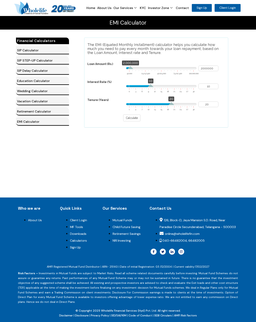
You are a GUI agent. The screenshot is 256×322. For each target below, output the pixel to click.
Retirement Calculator (34, 111)
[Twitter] (163, 252)
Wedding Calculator (32, 91)
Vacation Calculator (32, 101)
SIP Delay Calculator (32, 71)
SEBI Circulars (163, 315)
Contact (182, 8)
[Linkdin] (172, 252)
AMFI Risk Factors (185, 315)
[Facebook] (154, 252)
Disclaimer (66, 315)
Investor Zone (158, 8)
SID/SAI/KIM (118, 315)
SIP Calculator (28, 50)
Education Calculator (33, 81)
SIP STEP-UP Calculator (35, 60)
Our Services (123, 8)
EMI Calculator (28, 122)
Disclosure (82, 315)
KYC (143, 8)
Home (90, 8)
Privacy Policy (100, 315)
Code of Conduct (140, 315)
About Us (104, 8)
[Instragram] (181, 252)
